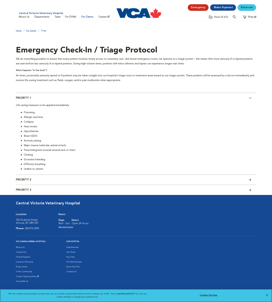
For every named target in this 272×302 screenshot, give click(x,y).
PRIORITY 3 (23, 190)
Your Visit (70, 257)
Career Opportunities (26, 277)
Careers (102, 17)
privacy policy (126, 294)
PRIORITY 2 (23, 179)
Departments (41, 17)
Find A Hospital (23, 257)
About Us (24, 17)
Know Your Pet (72, 267)
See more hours (65, 227)
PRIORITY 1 (23, 98)
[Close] (267, 295)
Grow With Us (22, 281)
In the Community (24, 272)
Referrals (247, 7)
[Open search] (235, 16)
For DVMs (70, 17)
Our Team (70, 252)
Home (19, 31)
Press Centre (21, 267)
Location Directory (24, 262)
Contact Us (21, 252)
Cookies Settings (208, 295)
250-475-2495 (32, 228)
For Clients (87, 17)
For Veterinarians (74, 262)
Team (57, 17)
